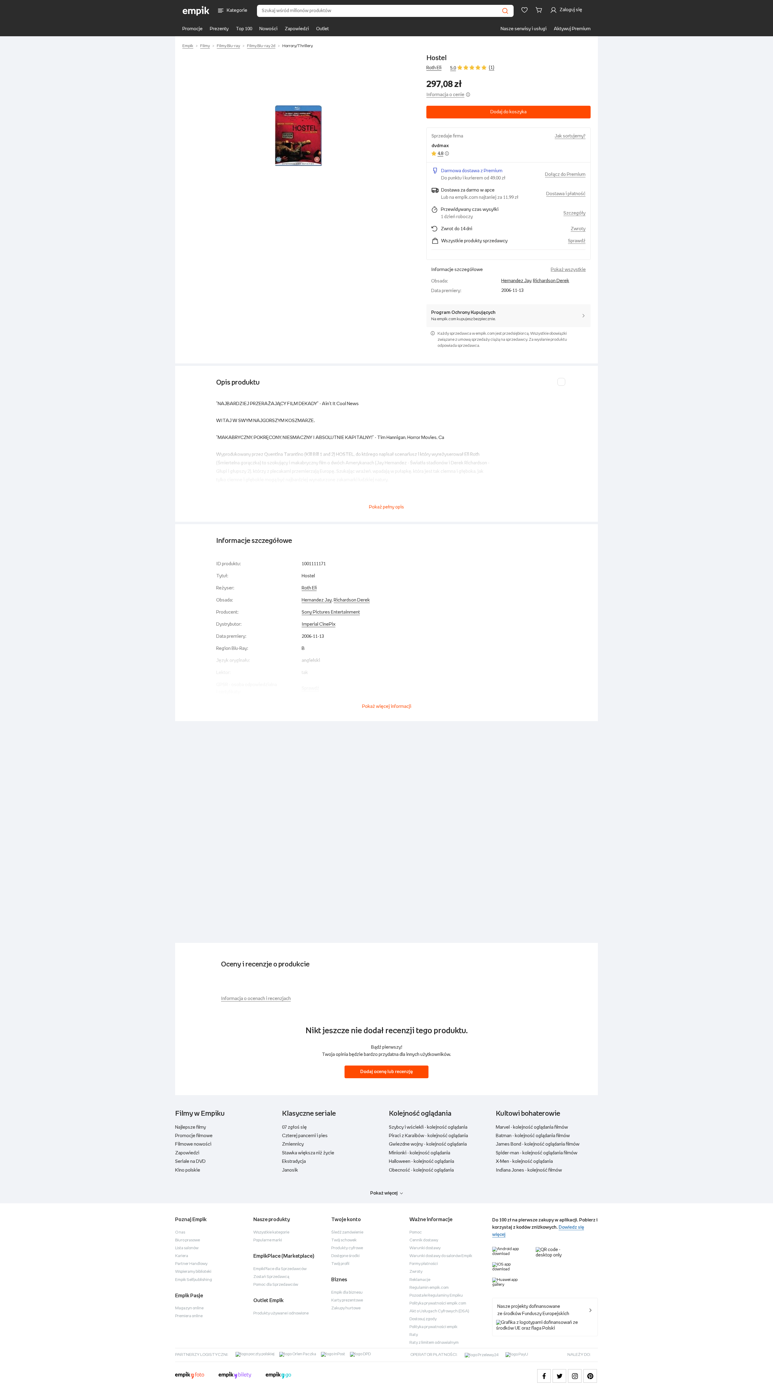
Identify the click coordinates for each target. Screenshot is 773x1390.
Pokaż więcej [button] (384, 1193)
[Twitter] (559, 1376)
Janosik (290, 1170)
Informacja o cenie (445, 94)
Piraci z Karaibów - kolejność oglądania (428, 1136)
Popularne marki (267, 1240)
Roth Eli (433, 68)
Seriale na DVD (190, 1161)
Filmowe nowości (193, 1144)
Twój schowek (344, 1240)
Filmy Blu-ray (228, 46)
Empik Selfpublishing (193, 1280)
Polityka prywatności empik (433, 1327)
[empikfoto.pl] (189, 1376)
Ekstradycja (294, 1161)
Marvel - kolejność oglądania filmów (532, 1127)
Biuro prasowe (187, 1240)
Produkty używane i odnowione (281, 1313)
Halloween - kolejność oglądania (421, 1161)
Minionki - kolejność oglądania (419, 1153)
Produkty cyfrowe (347, 1248)
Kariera (181, 1256)
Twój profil (340, 1264)
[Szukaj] (505, 11)
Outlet (322, 29)
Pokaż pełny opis (386, 507)
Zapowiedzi (297, 29)
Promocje (192, 29)
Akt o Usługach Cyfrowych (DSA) (439, 1311)
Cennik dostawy (423, 1240)
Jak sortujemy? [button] (570, 136)
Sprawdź (576, 241)
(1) (491, 67)
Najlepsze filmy (190, 1127)
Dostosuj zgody (423, 1319)
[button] (298, 135)
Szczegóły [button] (574, 213)
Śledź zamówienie (347, 1232)
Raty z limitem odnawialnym (434, 1343)
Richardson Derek (551, 281)
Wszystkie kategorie (271, 1232)
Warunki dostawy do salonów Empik (440, 1256)
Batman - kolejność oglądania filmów (533, 1136)
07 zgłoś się (294, 1127)
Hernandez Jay (516, 281)
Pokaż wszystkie (568, 269)
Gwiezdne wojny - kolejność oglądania (428, 1144)
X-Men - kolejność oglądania (524, 1161)
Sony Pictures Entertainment (331, 612)
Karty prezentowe (347, 1300)
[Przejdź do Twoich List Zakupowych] (524, 10)
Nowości (268, 29)
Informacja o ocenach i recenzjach (256, 998)
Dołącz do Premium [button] (565, 174)
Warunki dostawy (425, 1248)
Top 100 (244, 29)
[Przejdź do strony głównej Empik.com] (196, 11)
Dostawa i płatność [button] (565, 194)
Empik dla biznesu (347, 1293)
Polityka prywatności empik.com (437, 1303)
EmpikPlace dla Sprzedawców (279, 1269)
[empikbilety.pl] (235, 1376)
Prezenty (219, 29)
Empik (187, 46)
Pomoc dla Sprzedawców (275, 1285)
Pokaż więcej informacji (386, 706)
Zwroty (415, 1272)
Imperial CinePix (318, 624)
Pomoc (415, 1232)
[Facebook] (544, 1376)
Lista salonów (186, 1248)
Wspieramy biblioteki (193, 1272)
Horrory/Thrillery (297, 46)
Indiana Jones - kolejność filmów (529, 1170)
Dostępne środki (345, 1256)
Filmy (205, 46)
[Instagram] (575, 1376)
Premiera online (189, 1316)
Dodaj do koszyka (508, 112)
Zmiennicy (293, 1144)
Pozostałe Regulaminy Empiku (436, 1296)
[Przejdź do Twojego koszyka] (539, 10)
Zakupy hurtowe (346, 1308)
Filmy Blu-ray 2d (261, 46)
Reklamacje (419, 1280)
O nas (180, 1232)
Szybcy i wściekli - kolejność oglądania (428, 1127)
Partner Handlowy (191, 1264)
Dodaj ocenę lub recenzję (386, 1071)
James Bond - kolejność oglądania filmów (537, 1144)
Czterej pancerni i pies (305, 1136)
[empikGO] (278, 1376)
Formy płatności (423, 1264)
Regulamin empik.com (429, 1288)
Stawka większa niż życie (308, 1153)
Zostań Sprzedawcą (271, 1277)
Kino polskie (187, 1170)
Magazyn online (189, 1308)
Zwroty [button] (578, 229)
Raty (413, 1335)
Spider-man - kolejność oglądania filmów (536, 1153)
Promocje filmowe (194, 1136)
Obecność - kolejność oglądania (421, 1170)
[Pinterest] (590, 1376)
